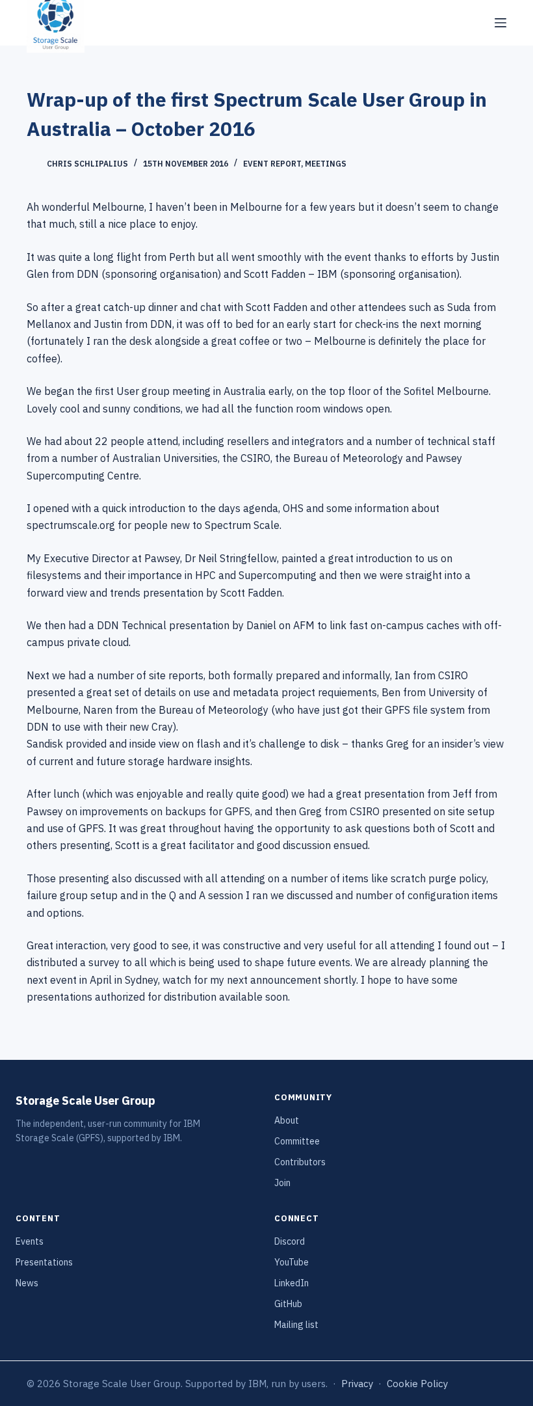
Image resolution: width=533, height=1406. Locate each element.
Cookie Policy (417, 1383)
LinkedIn (291, 1283)
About (286, 1120)
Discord (289, 1241)
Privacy (357, 1383)
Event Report (272, 164)
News (27, 1283)
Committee (297, 1141)
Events (30, 1241)
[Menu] (500, 23)
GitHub (288, 1304)
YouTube (291, 1262)
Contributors (300, 1162)
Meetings (325, 164)
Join (282, 1183)
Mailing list (296, 1325)
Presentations (44, 1262)
